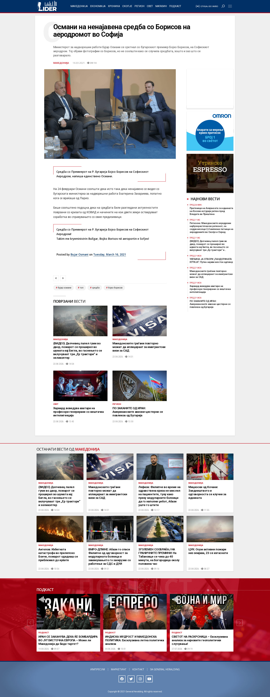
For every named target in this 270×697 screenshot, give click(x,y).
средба (96, 287)
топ (81, 287)
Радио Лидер (47, 6)
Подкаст (175, 6)
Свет (150, 6)
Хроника (114, 6)
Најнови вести (205, 198)
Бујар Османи (64, 287)
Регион (139, 6)
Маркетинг (118, 669)
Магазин (161, 6)
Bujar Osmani (79, 254)
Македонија (79, 6)
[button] (30, 623)
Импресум (97, 669)
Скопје (127, 6)
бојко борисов (115, 287)
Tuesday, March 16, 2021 (109, 254)
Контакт (138, 669)
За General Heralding (165, 669)
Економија (97, 6)
